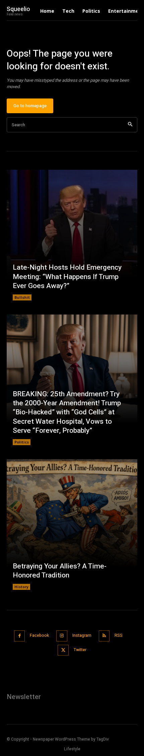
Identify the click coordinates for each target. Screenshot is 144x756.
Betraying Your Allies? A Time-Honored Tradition (59, 570)
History (21, 586)
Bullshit (22, 297)
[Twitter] (63, 650)
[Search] (130, 124)
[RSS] (104, 635)
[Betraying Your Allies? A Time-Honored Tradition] (72, 524)
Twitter (80, 650)
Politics (21, 441)
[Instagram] (61, 635)
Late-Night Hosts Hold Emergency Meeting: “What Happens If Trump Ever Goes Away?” (67, 276)
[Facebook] (19, 635)
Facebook (39, 635)
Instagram (81, 635)
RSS (119, 635)
